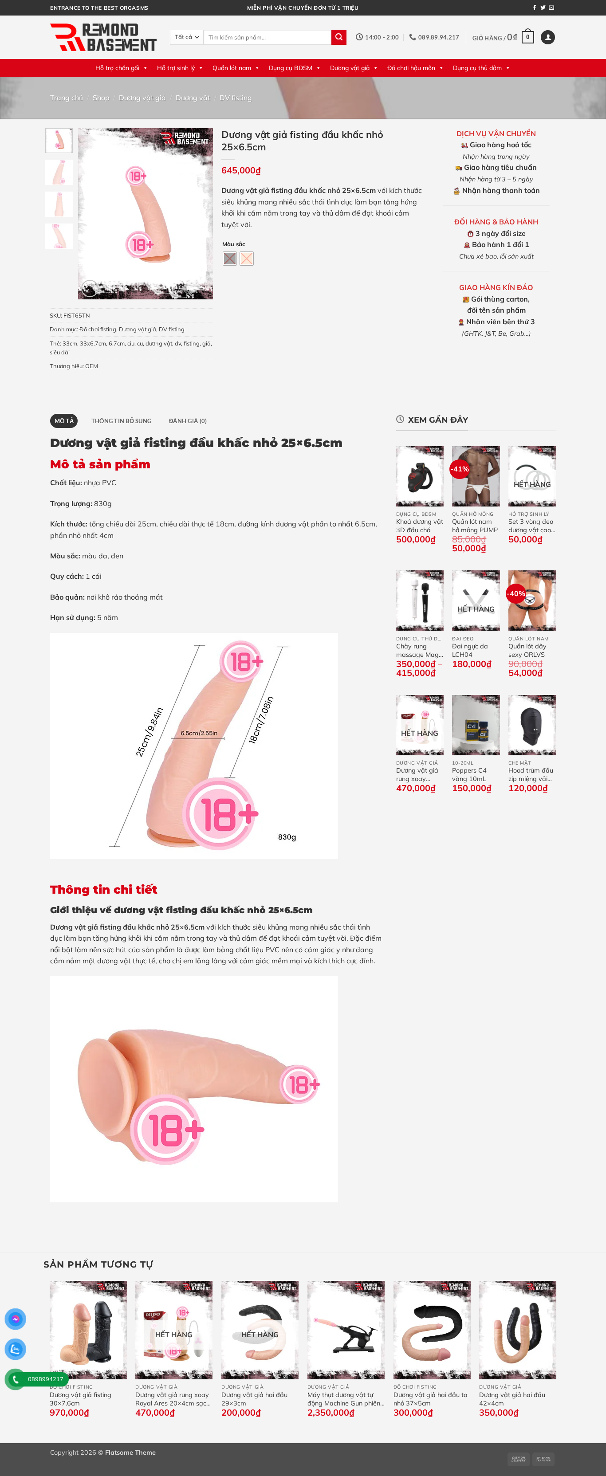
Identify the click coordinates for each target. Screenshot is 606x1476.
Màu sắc (233, 244)
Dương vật (193, 97)
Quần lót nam (231, 68)
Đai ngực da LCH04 (470, 650)
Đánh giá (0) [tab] (188, 420)
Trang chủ (66, 97)
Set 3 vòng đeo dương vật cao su (530, 526)
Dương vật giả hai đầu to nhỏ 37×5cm (430, 1399)
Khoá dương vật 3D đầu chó (419, 526)
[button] (503, 37)
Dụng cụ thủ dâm (477, 68)
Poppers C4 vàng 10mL (469, 774)
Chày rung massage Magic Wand (419, 650)
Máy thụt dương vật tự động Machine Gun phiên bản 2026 (343, 1399)
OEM (91, 365)
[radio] (229, 258)
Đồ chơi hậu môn (411, 68)
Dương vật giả (350, 68)
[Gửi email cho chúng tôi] (551, 8)
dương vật (159, 343)
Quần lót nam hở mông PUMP (475, 526)
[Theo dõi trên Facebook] (534, 8)
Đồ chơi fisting (97, 329)
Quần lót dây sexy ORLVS (527, 650)
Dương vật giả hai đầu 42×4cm (512, 1399)
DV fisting (236, 97)
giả (206, 343)
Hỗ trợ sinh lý (176, 68)
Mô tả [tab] (64, 420)
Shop (101, 97)
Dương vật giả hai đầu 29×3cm (254, 1399)
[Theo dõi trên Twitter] (543, 8)
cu (140, 343)
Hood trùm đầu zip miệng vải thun (530, 774)
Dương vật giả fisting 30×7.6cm (80, 1399)
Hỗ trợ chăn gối (117, 68)
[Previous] (92, 213)
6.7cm (117, 343)
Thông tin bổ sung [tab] (121, 420)
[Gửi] (338, 37)
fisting (192, 343)
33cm (70, 343)
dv (178, 343)
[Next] (199, 213)
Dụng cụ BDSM (290, 68)
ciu (130, 343)
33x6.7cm (93, 343)
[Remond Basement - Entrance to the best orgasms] (103, 37)
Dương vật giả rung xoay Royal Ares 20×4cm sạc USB (417, 774)
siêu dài (60, 352)
